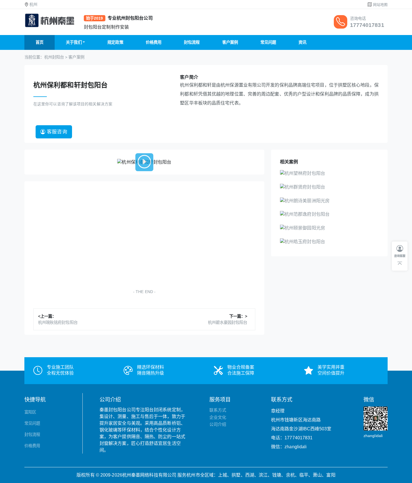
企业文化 (217, 417)
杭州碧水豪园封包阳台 (227, 322)
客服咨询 (56, 131)
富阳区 (30, 412)
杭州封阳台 (54, 57)
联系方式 (217, 410)
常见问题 (268, 42)
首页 (39, 42)
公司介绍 (217, 424)
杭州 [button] (33, 4)
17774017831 (367, 25)
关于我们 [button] (74, 42)
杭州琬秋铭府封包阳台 (58, 322)
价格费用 (153, 42)
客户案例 (230, 42)
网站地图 (380, 5)
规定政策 (115, 42)
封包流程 (192, 42)
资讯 (302, 42)
